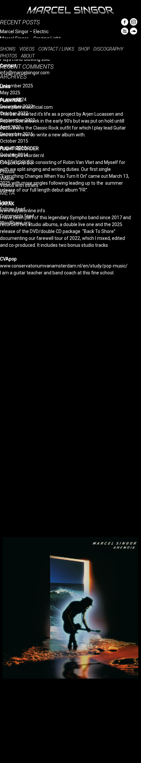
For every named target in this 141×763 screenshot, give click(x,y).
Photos (8, 55)
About (28, 55)
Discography (108, 49)
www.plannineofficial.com (26, 107)
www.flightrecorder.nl (22, 155)
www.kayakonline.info (22, 210)
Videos (26, 49)
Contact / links (56, 49)
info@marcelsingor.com (25, 72)
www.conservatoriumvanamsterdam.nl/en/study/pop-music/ (64, 265)
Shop (84, 49)
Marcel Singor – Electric (24, 31)
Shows (7, 49)
